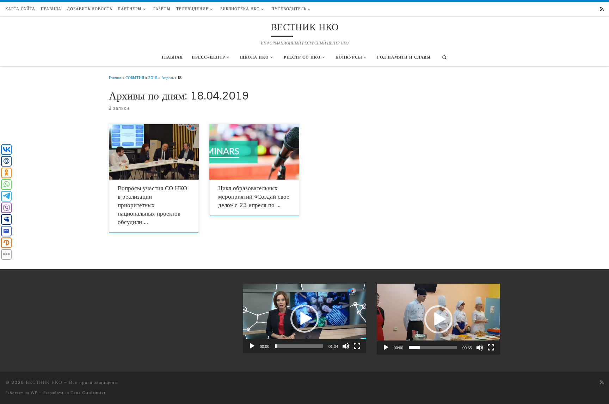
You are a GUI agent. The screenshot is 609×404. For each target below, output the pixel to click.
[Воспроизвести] (252, 346)
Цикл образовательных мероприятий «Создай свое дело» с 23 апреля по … (253, 196)
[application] (304, 318)
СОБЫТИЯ (134, 77)
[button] (304, 318)
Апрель (167, 77)
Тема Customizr (88, 393)
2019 (153, 77)
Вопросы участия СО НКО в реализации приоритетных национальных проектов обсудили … (152, 205)
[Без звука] (345, 346)
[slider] (299, 346)
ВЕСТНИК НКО (44, 382)
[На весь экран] (357, 346)
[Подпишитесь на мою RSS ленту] (602, 9)
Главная (115, 77)
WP (34, 393)
